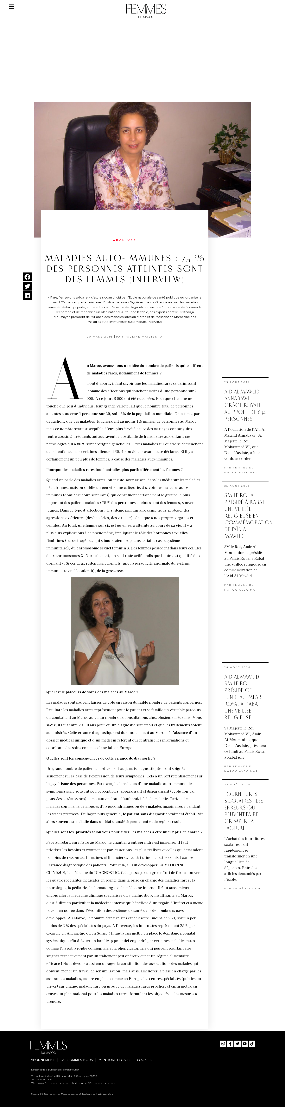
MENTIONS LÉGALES (114, 1060)
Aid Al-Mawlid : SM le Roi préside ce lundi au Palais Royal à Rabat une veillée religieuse (243, 697)
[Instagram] (223, 1044)
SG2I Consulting (105, 1094)
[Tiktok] (252, 1044)
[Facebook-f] (230, 1044)
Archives (124, 240)
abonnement (43, 1060)
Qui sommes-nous (76, 1060)
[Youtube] (245, 1044)
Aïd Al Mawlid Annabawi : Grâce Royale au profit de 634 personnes (245, 405)
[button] (27, 276)
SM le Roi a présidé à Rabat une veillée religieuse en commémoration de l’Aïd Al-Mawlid (248, 516)
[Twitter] (237, 1044)
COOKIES (144, 1060)
